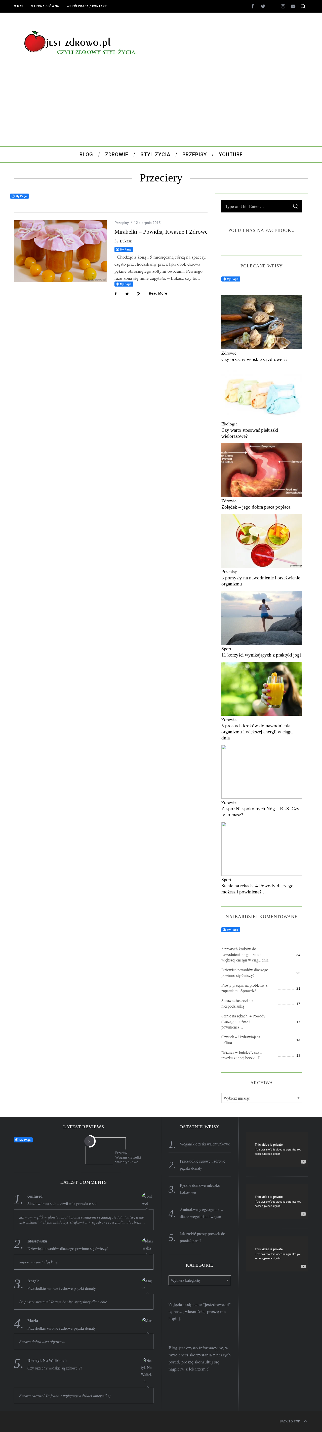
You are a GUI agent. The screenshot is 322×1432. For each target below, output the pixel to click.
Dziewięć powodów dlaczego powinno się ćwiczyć (244, 972)
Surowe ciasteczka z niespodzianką (237, 1003)
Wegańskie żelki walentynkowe (128, 1159)
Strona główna (45, 6)
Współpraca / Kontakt (87, 6)
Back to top (290, 1421)
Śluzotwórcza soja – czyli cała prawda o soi (62, 1203)
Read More (158, 293)
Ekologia (229, 424)
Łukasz (126, 240)
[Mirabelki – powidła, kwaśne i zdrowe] (60, 251)
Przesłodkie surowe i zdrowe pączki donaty (61, 1288)
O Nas (19, 6)
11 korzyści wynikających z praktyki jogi (261, 655)
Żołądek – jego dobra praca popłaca (255, 507)
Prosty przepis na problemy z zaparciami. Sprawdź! (244, 987)
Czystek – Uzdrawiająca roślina (240, 1039)
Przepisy (121, 223)
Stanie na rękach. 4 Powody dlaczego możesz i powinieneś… (243, 1021)
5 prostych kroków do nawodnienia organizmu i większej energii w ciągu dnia (257, 731)
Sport (226, 648)
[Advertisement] (161, 108)
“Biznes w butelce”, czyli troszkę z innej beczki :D (241, 1054)
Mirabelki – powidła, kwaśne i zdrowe (161, 232)
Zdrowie (228, 353)
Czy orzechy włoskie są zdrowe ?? (254, 359)
